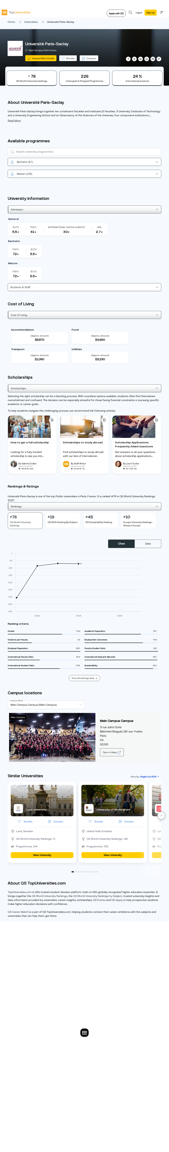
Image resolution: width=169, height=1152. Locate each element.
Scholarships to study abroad (83, 442)
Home (11, 22)
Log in (139, 12)
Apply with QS (116, 13)
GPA (99, 227)
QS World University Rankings (49, 896)
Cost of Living (19, 315)
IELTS (16, 227)
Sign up (151, 12)
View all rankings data (83, 678)
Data (148, 543)
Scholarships (18, 388)
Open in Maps (110, 752)
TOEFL (33, 227)
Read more (14, 120)
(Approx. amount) (40, 335)
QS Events (99, 900)
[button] (161, 815)
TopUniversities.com (20, 892)
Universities (31, 22)
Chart (121, 543)
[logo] (16, 12)
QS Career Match (18, 912)
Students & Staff (20, 287)
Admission (17, 209)
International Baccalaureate (66, 227)
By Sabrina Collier (27, 463)
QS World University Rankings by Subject (97, 896)
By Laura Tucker (131, 463)
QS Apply (117, 900)
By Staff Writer (78, 463)
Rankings (16, 506)
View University (42, 855)
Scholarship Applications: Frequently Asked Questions (134, 444)
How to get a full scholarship (30, 442)
